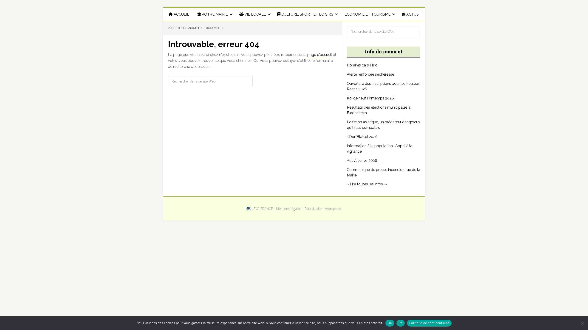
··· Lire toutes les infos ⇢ (367, 184)
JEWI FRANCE (262, 209)
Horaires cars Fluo (362, 65)
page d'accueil (319, 54)
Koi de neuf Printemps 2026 (370, 98)
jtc (400, 323)
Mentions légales (288, 209)
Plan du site (313, 209)
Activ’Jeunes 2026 (362, 160)
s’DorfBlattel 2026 (362, 137)
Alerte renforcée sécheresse (370, 74)
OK (390, 323)
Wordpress (333, 209)
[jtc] (582, 323)
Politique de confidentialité (429, 323)
